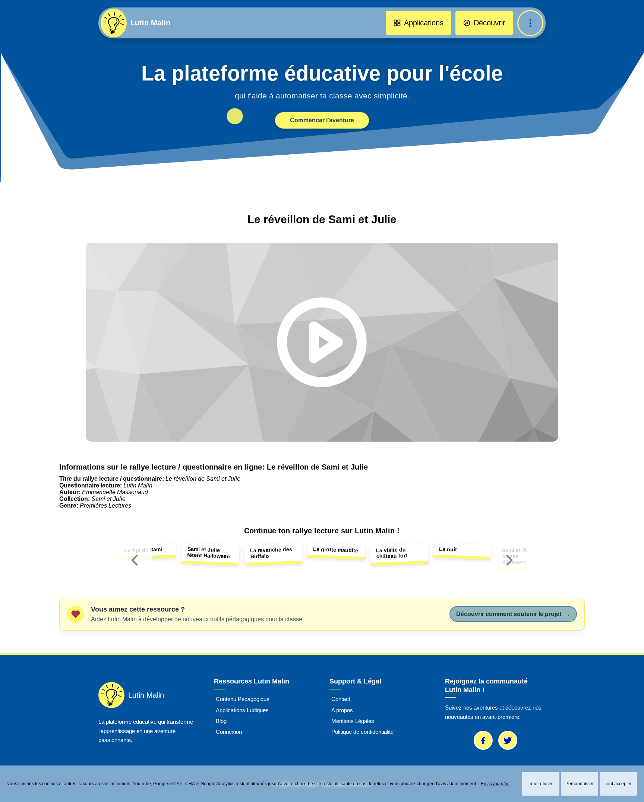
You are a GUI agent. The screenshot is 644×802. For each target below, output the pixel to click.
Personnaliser (579, 783)
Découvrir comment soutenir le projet (513, 614)
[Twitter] (507, 740)
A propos (342, 710)
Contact (340, 699)
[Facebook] (483, 740)
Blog (221, 721)
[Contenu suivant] (509, 560)
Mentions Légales (352, 721)
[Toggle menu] (530, 23)
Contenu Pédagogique (242, 699)
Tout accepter (618, 783)
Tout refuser (541, 783)
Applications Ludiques (242, 710)
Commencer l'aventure (322, 120)
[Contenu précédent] (134, 560)
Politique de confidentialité (362, 732)
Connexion (229, 732)
